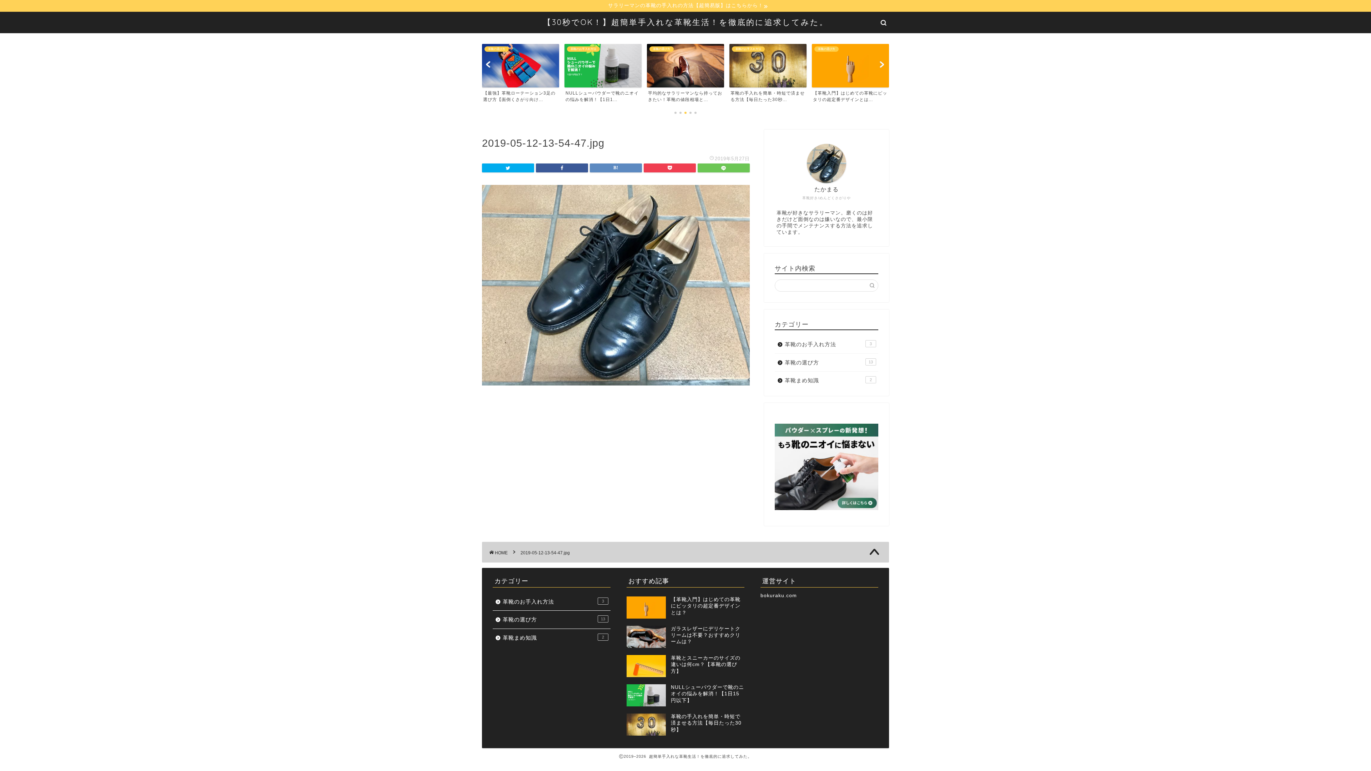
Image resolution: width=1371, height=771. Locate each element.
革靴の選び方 (829, 362)
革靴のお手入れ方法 (828, 344)
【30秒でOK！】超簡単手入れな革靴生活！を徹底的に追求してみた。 (685, 22)
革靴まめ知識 (828, 380)
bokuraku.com (778, 595)
